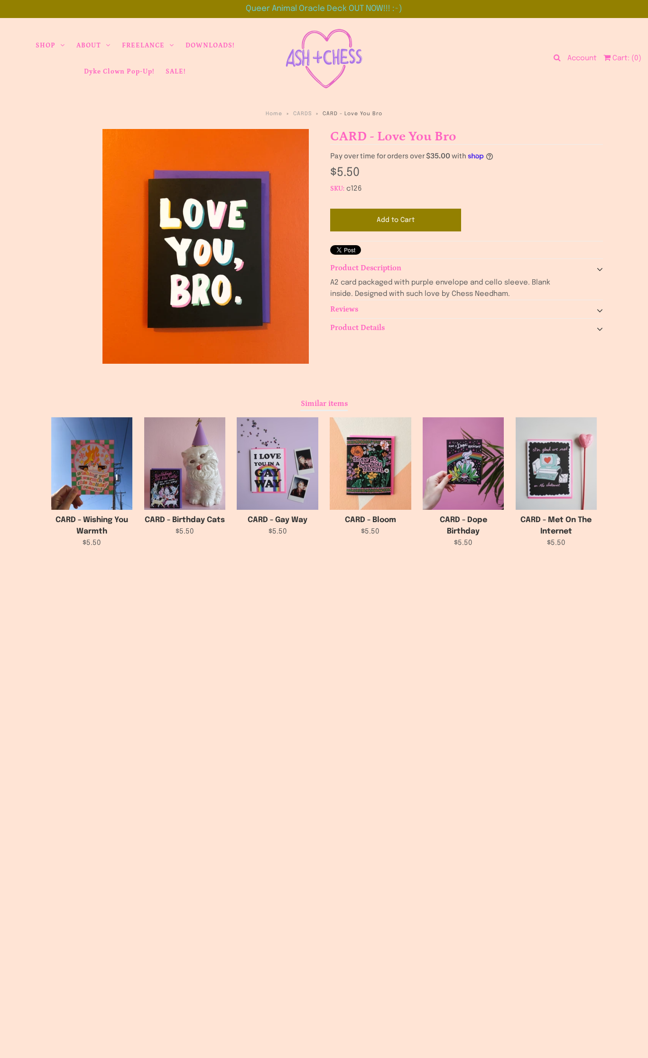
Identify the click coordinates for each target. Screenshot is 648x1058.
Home (274, 114)
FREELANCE (143, 45)
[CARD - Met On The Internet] (556, 463)
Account (582, 58)
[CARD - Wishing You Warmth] (91, 463)
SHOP (46, 45)
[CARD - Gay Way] (277, 463)
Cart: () (626, 58)
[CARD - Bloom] (370, 463)
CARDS (302, 114)
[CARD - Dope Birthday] (463, 463)
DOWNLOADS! (209, 45)
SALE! (175, 71)
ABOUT (88, 45)
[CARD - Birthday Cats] (184, 463)
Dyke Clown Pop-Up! (119, 71)
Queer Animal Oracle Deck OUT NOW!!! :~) (324, 9)
